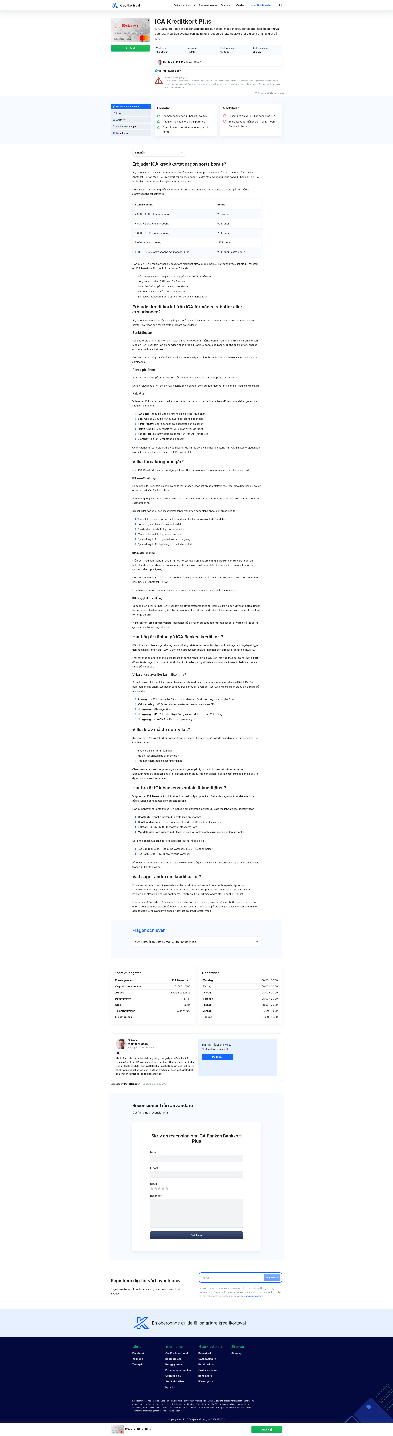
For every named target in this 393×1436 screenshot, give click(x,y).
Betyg (153, 1183)
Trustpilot (138, 1364)
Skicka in (196, 1235)
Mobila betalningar (126, 126)
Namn (153, 1152)
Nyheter (170, 1387)
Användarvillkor (175, 1381)
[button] (218, 62)
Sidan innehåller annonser (271, 93)
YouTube (137, 1358)
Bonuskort (204, 1353)
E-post (154, 1168)
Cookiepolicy (173, 1375)
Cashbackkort (207, 1358)
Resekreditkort (207, 1364)
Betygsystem (173, 1364)
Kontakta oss (173, 1358)
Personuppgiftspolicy (178, 1370)
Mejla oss (217, 1057)
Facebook (138, 1353)
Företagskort (206, 1381)
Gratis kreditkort (208, 1370)
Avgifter (120, 119)
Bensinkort (205, 1375)
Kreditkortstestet (261, 5)
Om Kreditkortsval (176, 1353)
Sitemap (236, 1353)
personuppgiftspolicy (251, 1296)
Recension (156, 1195)
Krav (118, 113)
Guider (240, 5)
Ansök (129, 48)
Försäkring (122, 133)
